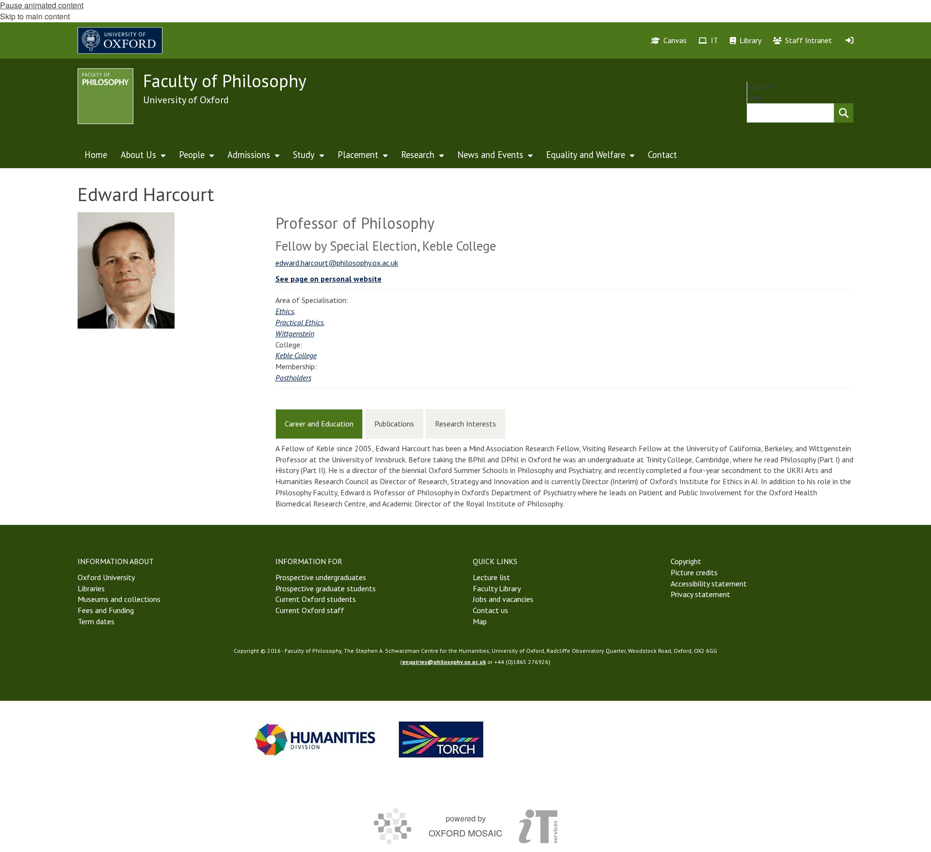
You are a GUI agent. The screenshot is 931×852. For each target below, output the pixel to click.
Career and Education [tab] (319, 423)
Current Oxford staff (309, 610)
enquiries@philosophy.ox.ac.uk (444, 661)
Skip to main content (35, 16)
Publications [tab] (394, 423)
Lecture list (491, 577)
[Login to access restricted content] (849, 40)
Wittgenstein (294, 333)
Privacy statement (700, 594)
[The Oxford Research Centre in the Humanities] (441, 739)
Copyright (686, 561)
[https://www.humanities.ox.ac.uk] (315, 739)
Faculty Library (497, 588)
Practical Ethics (299, 322)
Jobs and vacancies (503, 599)
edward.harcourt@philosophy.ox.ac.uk (336, 263)
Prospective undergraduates (320, 577)
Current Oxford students (315, 599)
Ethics (284, 311)
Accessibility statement (709, 583)
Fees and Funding (106, 610)
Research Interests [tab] (465, 423)
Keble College (296, 355)
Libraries (91, 588)
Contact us (490, 610)
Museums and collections (119, 599)
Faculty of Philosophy (224, 80)
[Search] (843, 113)
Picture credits (694, 572)
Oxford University (106, 577)
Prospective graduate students (325, 588)
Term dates (96, 621)
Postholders (293, 377)
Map (480, 621)
